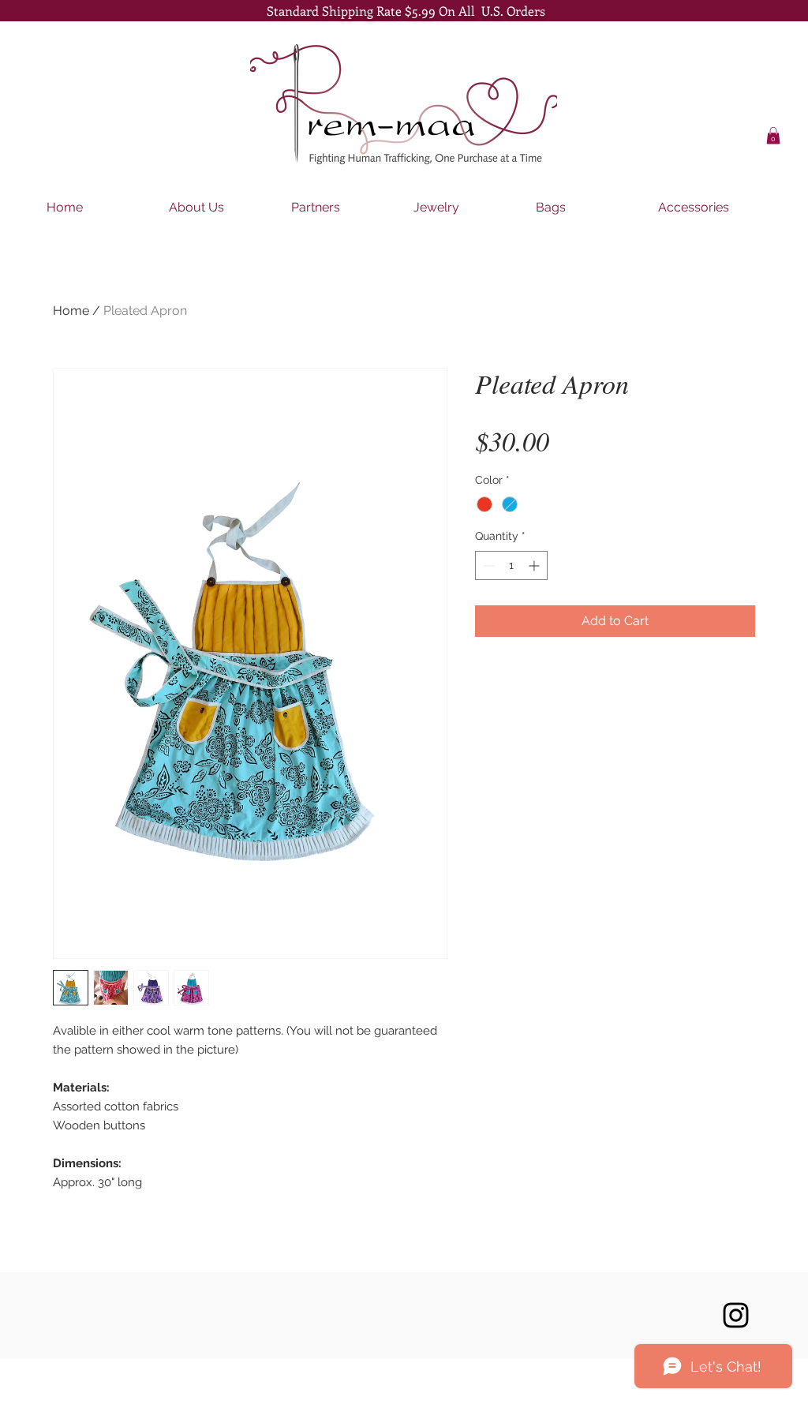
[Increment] (535, 565)
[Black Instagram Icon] (736, 1315)
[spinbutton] (511, 565)
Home (71, 310)
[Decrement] (487, 565)
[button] (773, 135)
